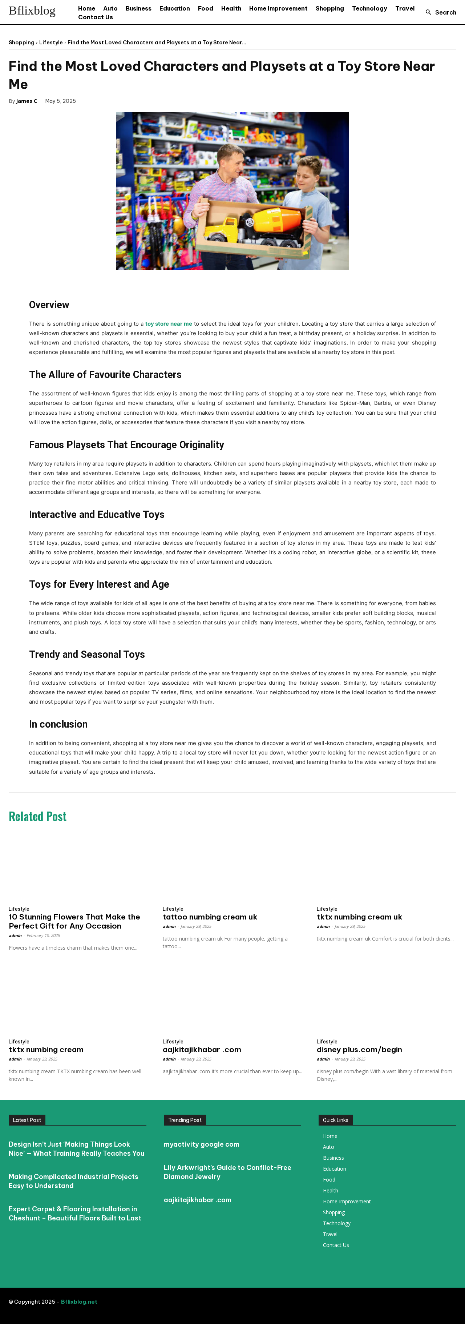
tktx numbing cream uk (360, 917)
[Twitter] (108, 100)
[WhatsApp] (142, 100)
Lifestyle (51, 42)
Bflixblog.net (79, 1301)
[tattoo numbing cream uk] (232, 867)
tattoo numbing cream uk (210, 917)
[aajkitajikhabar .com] (232, 999)
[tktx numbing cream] (78, 999)
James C (26, 100)
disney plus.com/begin (359, 1049)
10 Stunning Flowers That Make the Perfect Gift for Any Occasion (74, 921)
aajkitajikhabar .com (202, 1049)
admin (15, 935)
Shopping (22, 42)
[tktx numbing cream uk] (386, 867)
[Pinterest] (125, 100)
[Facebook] (92, 100)
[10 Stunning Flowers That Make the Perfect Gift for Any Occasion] (78, 867)
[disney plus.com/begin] (386, 999)
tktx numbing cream (46, 1049)
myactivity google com (201, 1144)
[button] (438, 12)
